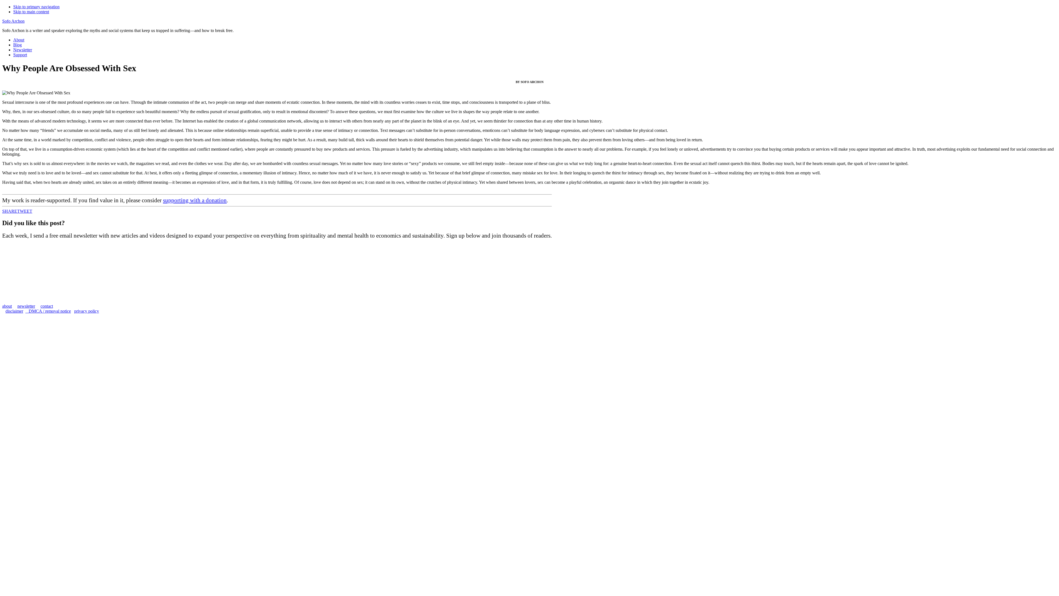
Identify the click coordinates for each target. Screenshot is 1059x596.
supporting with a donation (195, 200)
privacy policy (86, 311)
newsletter (26, 306)
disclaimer (14, 311)
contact (47, 306)
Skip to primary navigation (36, 6)
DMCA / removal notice (48, 311)
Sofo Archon (13, 21)
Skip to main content (31, 11)
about (7, 306)
